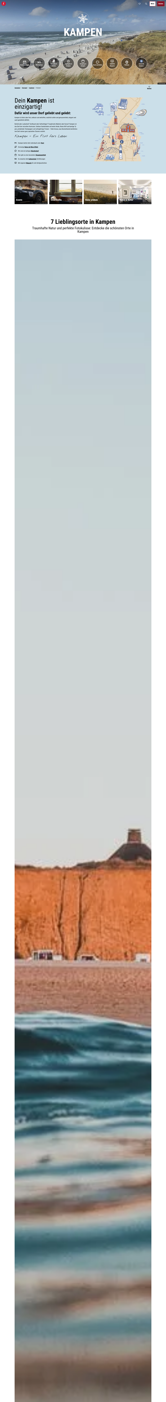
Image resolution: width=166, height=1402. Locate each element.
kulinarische (32, 159)
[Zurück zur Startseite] (4, 4)
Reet (42, 143)
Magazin (29, 163)
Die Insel (24, 88)
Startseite (17, 88)
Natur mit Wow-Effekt (31, 147)
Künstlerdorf (35, 151)
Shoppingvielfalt (41, 155)
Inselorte (31, 88)
